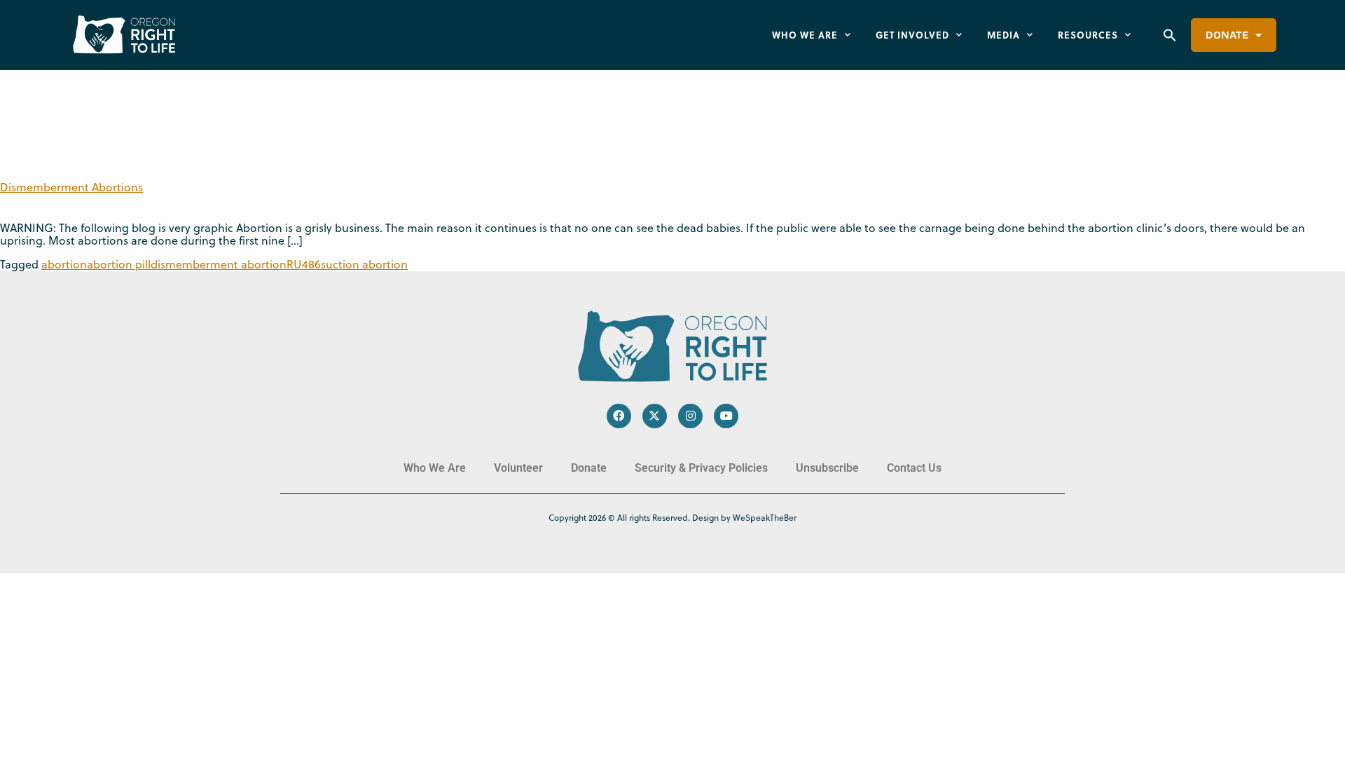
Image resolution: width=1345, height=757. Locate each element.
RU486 (304, 264)
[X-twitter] (654, 416)
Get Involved (912, 34)
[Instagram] (690, 416)
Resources (1088, 34)
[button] (1170, 35)
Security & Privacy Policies (701, 468)
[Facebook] (619, 416)
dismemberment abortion (219, 264)
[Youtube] (726, 416)
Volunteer (518, 468)
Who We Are (805, 34)
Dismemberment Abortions (71, 187)
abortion (64, 264)
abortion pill (119, 264)
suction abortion (364, 264)
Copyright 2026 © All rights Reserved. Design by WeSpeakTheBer (672, 518)
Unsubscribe (827, 468)
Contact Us (914, 468)
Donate (1227, 35)
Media (1003, 34)
